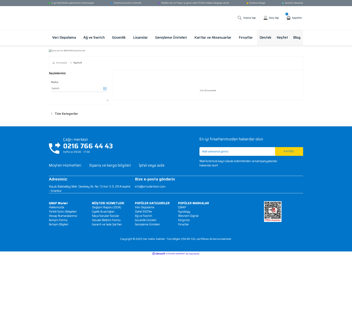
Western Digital (188, 216)
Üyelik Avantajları (103, 212)
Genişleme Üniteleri (147, 224)
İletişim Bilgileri (58, 224)
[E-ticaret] (175, 253)
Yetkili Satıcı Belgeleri (63, 212)
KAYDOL (289, 151)
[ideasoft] (158, 253)
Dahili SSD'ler (143, 212)
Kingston (184, 220)
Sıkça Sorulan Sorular (105, 216)
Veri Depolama (144, 207)
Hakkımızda (56, 207)
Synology (184, 212)
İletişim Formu (58, 220)
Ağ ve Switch (143, 216)
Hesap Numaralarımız (63, 216)
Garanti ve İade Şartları (107, 224)
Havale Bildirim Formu (106, 220)
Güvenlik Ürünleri (145, 220)
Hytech (78, 62)
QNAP (182, 207)
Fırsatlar (183, 224)
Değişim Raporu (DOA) (106, 207)
